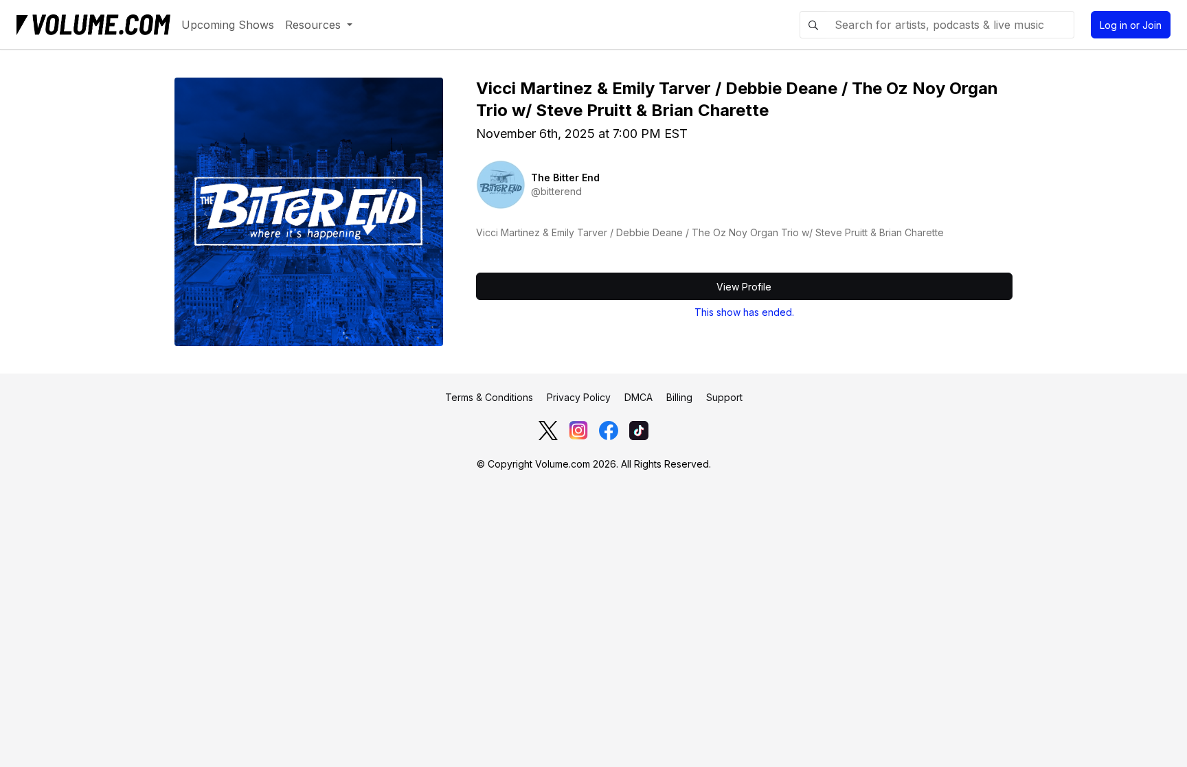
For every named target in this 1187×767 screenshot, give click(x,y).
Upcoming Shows (227, 25)
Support (724, 397)
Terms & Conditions (489, 397)
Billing (679, 397)
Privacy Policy (579, 397)
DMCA (638, 397)
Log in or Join (1131, 25)
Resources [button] (314, 25)
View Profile (743, 287)
